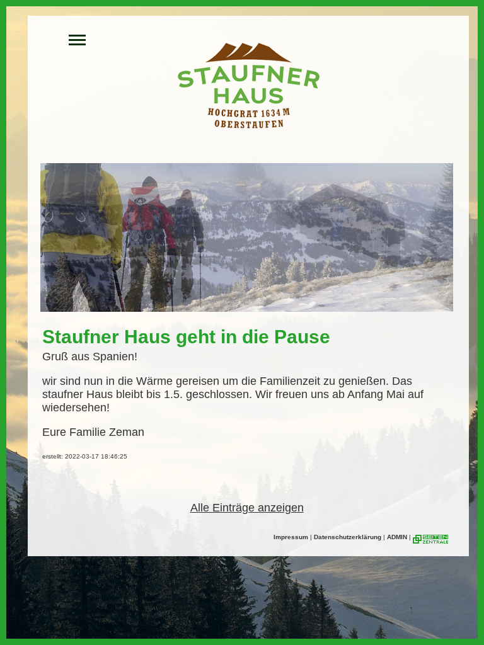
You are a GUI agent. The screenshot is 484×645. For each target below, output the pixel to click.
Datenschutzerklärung (347, 537)
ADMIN (397, 537)
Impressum (291, 537)
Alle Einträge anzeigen (247, 507)
